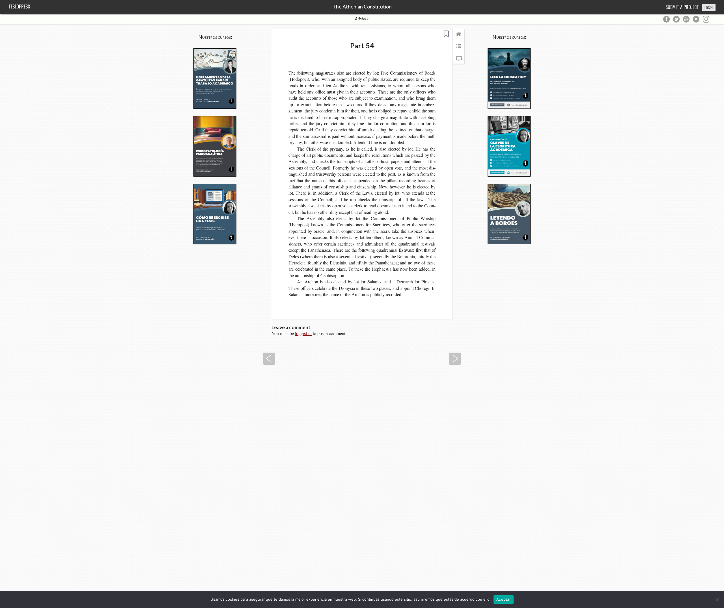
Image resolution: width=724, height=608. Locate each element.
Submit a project (682, 7)
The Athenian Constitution (362, 6)
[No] (717, 599)
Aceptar (503, 599)
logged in (303, 333)
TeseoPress (19, 6)
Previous (269, 359)
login (708, 7)
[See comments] (458, 60)
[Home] (458, 36)
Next (455, 359)
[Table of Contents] (458, 48)
